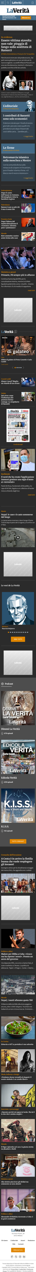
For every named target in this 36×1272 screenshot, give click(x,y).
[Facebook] (12, 1256)
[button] (18, 537)
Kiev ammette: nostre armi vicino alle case (10, 237)
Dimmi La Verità (10, 728)
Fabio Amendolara (9, 54)
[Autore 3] (12, 632)
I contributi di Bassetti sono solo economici (16, 117)
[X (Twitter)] (16, 1256)
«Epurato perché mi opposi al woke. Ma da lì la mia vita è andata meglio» (18, 1113)
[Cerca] (8, 2)
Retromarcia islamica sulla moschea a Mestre (17, 159)
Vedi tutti (18, 639)
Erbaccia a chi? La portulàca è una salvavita (17, 1044)
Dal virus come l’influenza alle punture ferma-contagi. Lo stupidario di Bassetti (10, 400)
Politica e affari (6, 951)
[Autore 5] (16, 632)
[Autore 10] (25, 632)
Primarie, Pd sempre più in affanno (18, 275)
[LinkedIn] (24, 1256)
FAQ (13, 1244)
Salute (3, 393)
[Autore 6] (18, 632)
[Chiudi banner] (34, 17)
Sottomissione (6, 190)
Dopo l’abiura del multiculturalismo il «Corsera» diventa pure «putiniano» (9, 224)
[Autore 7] (19, 632)
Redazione (31, 1240)
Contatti (21, 1244)
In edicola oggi (18, 444)
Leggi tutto (31, 290)
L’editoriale (14, 1240)
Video (2, 357)
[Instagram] (20, 1256)
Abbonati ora (26, 18)
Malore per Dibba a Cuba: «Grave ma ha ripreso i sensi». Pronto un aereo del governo (17, 956)
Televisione (5, 205)
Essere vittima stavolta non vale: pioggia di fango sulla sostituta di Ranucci (16, 45)
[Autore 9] (23, 632)
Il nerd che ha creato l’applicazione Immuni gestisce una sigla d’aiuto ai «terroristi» (17, 479)
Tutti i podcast (18, 841)
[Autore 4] (14, 632)
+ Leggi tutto (28, 136)
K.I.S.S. (5, 826)
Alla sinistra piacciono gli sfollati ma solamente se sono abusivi (14, 1183)
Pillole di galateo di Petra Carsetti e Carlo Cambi (16, 361)
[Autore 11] (27, 632)
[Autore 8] (21, 632)
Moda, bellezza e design (10, 1074)
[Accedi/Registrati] (32, 2)
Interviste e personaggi (10, 1109)
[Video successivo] (23, 367)
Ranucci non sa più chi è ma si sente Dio (10, 208)
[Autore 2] (10, 632)
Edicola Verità (9, 777)
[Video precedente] (13, 367)
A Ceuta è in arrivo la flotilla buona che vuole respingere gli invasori (17, 861)
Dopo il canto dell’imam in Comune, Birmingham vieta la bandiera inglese (10, 196)
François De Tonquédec (26, 54)
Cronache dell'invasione (11, 855)
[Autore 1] (8, 632)
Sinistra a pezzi (8, 272)
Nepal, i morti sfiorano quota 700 (17, 1000)
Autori (23, 1240)
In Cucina (4, 1041)
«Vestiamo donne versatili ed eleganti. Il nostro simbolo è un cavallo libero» (16, 1078)
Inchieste (5, 474)
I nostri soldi (6, 379)
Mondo (4, 233)
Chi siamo (4, 1240)
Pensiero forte (6, 219)
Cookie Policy (22, 1269)
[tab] (15, 367)
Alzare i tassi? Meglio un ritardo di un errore (10, 382)
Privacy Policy (14, 1269)
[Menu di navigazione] (2, 2)
